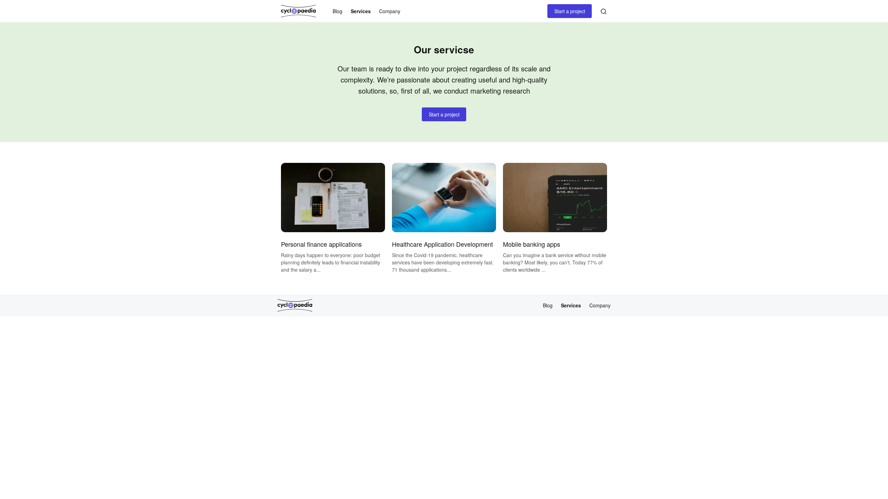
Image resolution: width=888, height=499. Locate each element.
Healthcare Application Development (442, 243)
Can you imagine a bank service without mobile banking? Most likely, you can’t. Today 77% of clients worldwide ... (554, 262)
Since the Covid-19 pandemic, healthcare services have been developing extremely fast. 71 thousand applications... (443, 262)
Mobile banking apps (531, 243)
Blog (337, 11)
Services (361, 11)
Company (389, 11)
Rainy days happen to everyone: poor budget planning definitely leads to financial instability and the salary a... (330, 262)
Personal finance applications (321, 243)
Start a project (569, 11)
